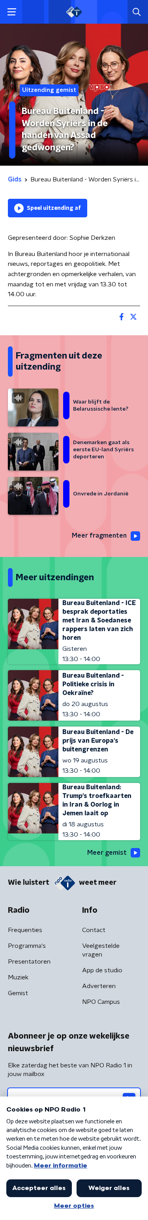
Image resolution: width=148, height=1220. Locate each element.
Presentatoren (29, 961)
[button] (11, 12)
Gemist (18, 993)
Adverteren (99, 986)
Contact (93, 930)
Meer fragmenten (99, 535)
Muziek (18, 977)
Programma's (27, 946)
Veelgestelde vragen (101, 950)
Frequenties (25, 930)
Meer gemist (107, 853)
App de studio (102, 970)
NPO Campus (101, 1002)
